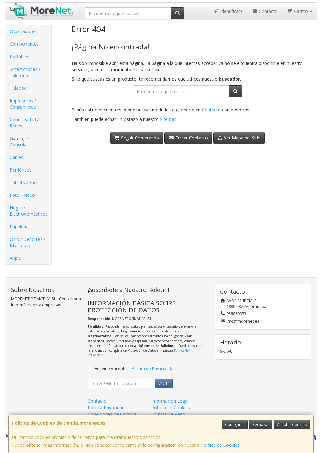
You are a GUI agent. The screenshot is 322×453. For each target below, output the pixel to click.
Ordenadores (23, 31)
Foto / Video (22, 195)
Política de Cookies (220, 445)
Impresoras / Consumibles (23, 104)
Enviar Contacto (191, 138)
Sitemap (168, 119)
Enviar (163, 383)
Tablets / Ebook (26, 182)
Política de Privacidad (151, 368)
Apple (15, 258)
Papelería (19, 226)
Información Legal (169, 401)
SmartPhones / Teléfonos (25, 72)
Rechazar (261, 424)
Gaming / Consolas (19, 141)
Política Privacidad (106, 408)
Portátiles (19, 56)
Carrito (301, 11)
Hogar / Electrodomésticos (29, 211)
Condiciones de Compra (112, 414)
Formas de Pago (168, 414)
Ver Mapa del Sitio (242, 138)
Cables (16, 157)
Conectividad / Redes (24, 122)
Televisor (19, 88)
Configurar (234, 424)
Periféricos (20, 170)
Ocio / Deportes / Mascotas (27, 242)
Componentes (24, 44)
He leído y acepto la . (133, 368)
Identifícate (231, 11)
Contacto (268, 11)
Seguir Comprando (139, 138)
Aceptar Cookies (292, 424)
